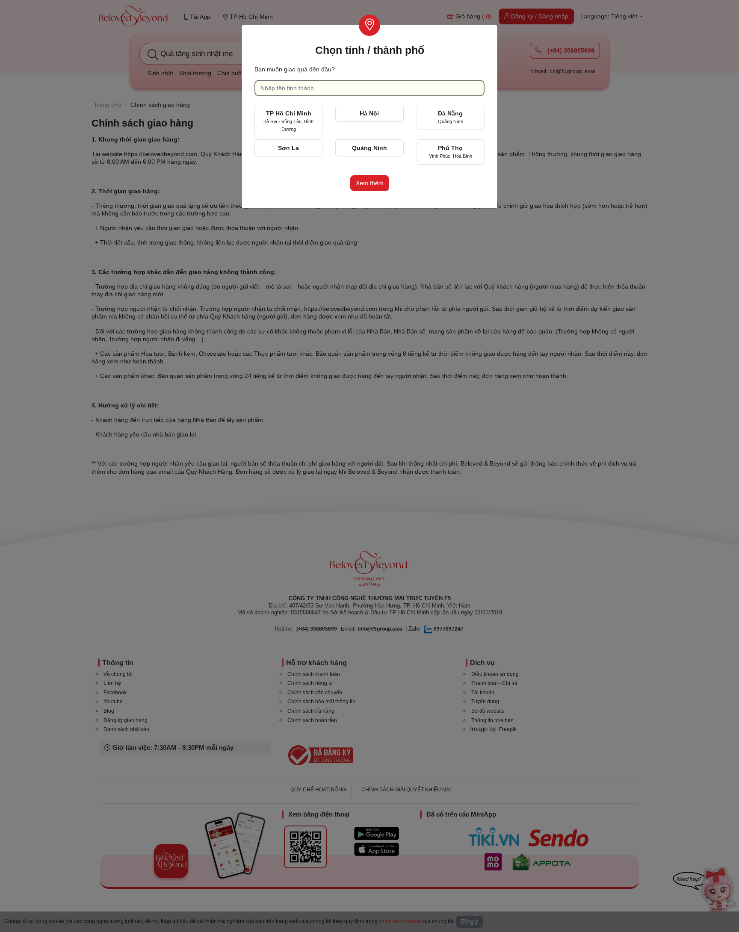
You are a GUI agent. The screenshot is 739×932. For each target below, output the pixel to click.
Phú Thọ (450, 152)
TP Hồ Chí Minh (288, 121)
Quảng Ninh (369, 148)
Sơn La (288, 148)
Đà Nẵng (450, 117)
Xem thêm (370, 183)
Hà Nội (369, 113)
